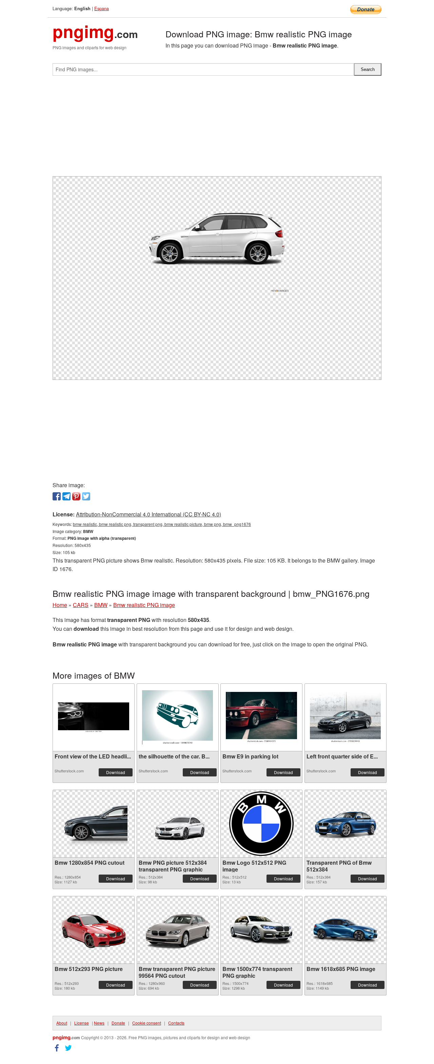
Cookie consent (146, 1023)
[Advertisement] (217, 128)
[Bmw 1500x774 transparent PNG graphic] (261, 929)
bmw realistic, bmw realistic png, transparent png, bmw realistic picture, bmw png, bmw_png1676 (162, 524)
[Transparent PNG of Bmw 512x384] (345, 823)
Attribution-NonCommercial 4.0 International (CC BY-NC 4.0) (148, 514)
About (61, 1023)
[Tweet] (86, 496)
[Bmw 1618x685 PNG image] (345, 930)
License (81, 1023)
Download (115, 772)
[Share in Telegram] (66, 496)
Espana (101, 8)
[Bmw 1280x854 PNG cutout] (93, 823)
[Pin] (76, 496)
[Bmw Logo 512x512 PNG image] (261, 823)
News (99, 1023)
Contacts (176, 1023)
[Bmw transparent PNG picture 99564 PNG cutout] (178, 929)
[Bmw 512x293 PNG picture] (93, 930)
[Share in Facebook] (57, 496)
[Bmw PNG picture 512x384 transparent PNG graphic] (178, 823)
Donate (118, 1023)
